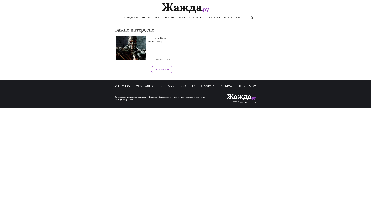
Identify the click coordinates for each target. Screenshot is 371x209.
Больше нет (162, 69)
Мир (182, 17)
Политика (169, 17)
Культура (215, 17)
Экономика (150, 17)
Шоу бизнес (232, 17)
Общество (131, 17)
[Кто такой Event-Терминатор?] (131, 59)
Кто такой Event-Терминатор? (158, 39)
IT (189, 17)
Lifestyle (199, 17)
